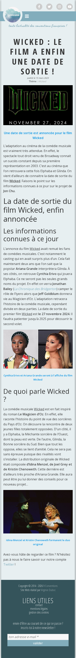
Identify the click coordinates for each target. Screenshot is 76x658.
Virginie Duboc (48, 590)
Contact (39, 605)
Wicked (42, 81)
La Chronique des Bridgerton (35, 289)
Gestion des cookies (39, 612)
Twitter (8, 564)
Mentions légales (39, 608)
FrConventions (50, 586)
